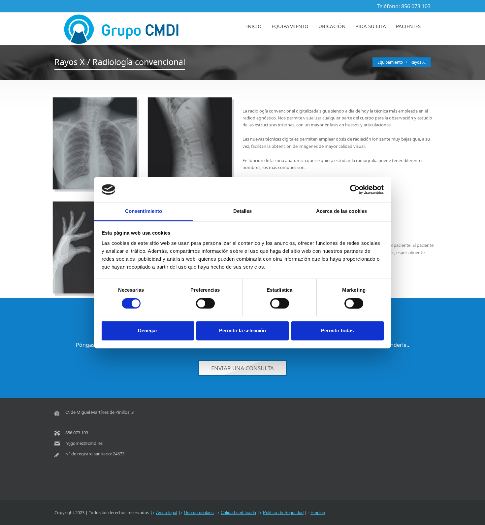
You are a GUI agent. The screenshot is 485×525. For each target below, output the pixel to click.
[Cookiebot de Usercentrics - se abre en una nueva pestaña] (355, 189)
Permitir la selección (242, 331)
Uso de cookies (199, 512)
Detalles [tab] (242, 211)
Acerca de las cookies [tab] (341, 211)
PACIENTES (408, 26)
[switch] (205, 303)
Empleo (317, 512)
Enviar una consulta (242, 368)
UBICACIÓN (331, 26)
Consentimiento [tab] (143, 211)
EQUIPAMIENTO (290, 26)
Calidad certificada (238, 512)
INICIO (254, 26)
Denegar (147, 331)
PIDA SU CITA (370, 26)
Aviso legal (166, 512)
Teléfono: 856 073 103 (404, 6)
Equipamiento (390, 62)
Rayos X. (418, 62)
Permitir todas (337, 331)
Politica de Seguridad (283, 512)
